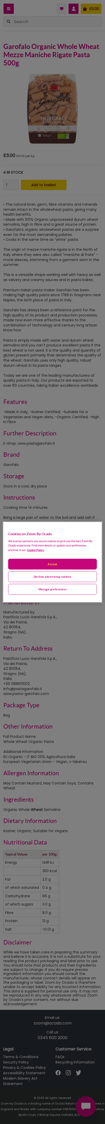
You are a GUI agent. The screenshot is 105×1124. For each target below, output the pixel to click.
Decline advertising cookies (52, 576)
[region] (52, 562)
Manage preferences (52, 589)
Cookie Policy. (35, 550)
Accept (52, 564)
